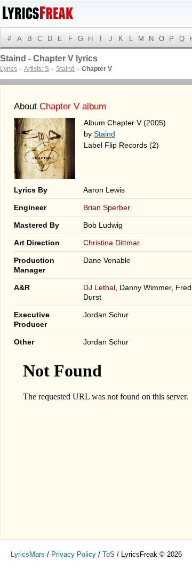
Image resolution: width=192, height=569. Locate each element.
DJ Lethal (99, 287)
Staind (104, 134)
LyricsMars (28, 554)
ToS (108, 554)
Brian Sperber (106, 207)
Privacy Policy (73, 554)
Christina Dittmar (111, 242)
